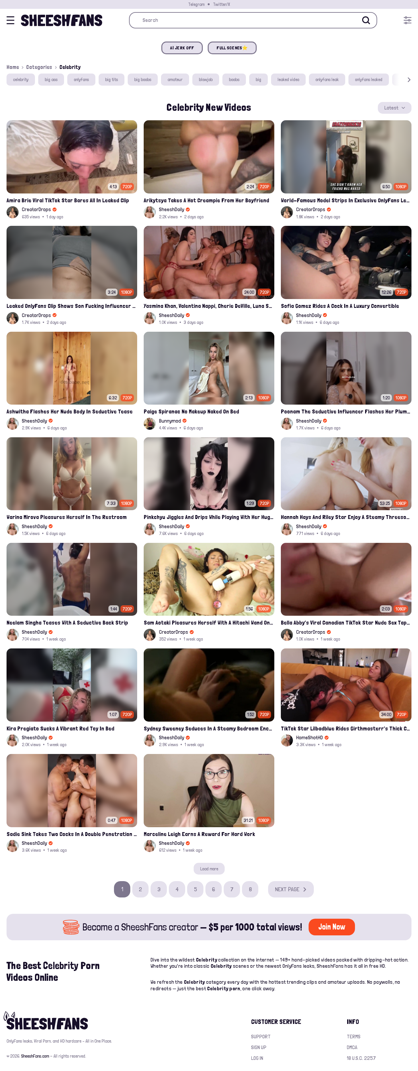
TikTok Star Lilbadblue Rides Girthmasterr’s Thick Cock (346, 728)
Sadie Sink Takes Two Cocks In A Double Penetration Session (72, 833)
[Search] (366, 20)
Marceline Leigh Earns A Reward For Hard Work (199, 833)
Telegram (196, 4)
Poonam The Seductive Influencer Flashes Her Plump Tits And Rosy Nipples (346, 411)
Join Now (331, 926)
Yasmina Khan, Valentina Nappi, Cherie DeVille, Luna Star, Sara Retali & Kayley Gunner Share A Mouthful (209, 305)
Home (13, 67)
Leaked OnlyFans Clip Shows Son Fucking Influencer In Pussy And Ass (72, 305)
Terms (354, 1036)
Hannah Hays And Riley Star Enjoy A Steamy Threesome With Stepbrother (346, 516)
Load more (209, 868)
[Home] (61, 20)
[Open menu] (407, 20)
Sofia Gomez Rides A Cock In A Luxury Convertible (340, 305)
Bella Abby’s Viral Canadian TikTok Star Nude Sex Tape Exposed (346, 622)
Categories (39, 67)
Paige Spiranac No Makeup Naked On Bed (191, 411)
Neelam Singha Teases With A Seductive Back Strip (67, 622)
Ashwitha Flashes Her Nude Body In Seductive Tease (70, 411)
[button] (399, 80)
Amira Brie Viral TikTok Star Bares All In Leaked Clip (68, 200)
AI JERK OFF (182, 47)
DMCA (352, 1047)
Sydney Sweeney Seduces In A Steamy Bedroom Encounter (209, 728)
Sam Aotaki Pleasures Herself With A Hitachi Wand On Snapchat (209, 622)
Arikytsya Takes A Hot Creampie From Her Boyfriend (206, 200)
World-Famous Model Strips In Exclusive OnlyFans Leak (346, 200)
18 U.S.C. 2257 (361, 1058)
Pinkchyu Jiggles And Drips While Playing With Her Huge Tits (209, 516)
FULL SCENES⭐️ (232, 47)
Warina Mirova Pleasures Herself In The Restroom (67, 516)
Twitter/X (221, 4)
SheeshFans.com (35, 1056)
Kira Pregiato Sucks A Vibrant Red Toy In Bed (60, 728)
